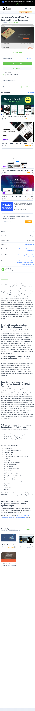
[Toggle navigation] (30, 8)
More (4, 12)
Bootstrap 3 (22, 249)
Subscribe (28, 221)
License (29, 58)
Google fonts (30, 250)
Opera (28, 256)
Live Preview (18, 52)
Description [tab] (4, 278)
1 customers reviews (13, 22)
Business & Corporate (24, 261)
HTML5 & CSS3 (21, 262)
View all (29, 530)
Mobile (31, 255)
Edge (24, 255)
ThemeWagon (9, 270)
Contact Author (26, 87)
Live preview (28, 113)
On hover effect (29, 262)
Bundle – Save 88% (26, 12)
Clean (32, 261)
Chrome (20, 255)
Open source (30, 264)
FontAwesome (29, 249)
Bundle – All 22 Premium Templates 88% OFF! (16, 117)
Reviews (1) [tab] (12, 278)
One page (24, 264)
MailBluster (21, 224)
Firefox (27, 255)
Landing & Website (29, 244)
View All (30, 92)
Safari (32, 256)
